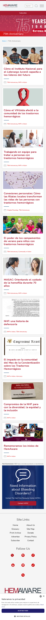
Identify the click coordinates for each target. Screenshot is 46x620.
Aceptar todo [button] (23, 611)
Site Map (30, 529)
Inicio (4, 41)
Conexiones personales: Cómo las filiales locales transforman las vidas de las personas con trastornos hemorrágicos (23, 198)
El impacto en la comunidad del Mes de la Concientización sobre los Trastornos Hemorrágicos (22, 364)
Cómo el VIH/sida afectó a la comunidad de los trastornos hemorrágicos (21, 113)
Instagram (23, 557)
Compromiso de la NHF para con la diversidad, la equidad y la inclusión (22, 407)
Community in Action (24, 252)
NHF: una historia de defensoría (16, 322)
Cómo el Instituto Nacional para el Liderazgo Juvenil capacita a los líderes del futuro (23, 72)
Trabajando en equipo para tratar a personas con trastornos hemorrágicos (20, 155)
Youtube (13, 567)
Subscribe (23, 13)
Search (36, 5)
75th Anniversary (12, 82)
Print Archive (15, 533)
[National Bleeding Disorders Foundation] (23, 591)
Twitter (12, 557)
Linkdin (23, 567)
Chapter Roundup (12, 210)
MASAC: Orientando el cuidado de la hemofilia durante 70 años (23, 283)
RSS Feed (23, 577)
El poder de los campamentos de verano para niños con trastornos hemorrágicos (22, 241)
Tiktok (33, 567)
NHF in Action (22, 82)
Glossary (15, 529)
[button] (23, 616)
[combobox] (41, 596)
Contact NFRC (23, 503)
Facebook (33, 557)
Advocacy (19, 376)
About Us (30, 525)
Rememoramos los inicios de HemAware (21, 447)
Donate (30, 533)
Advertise (15, 536)
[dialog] (23, 607)
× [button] (43, 596)
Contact (30, 540)
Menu (42, 6)
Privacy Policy (31, 536)
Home (15, 525)
